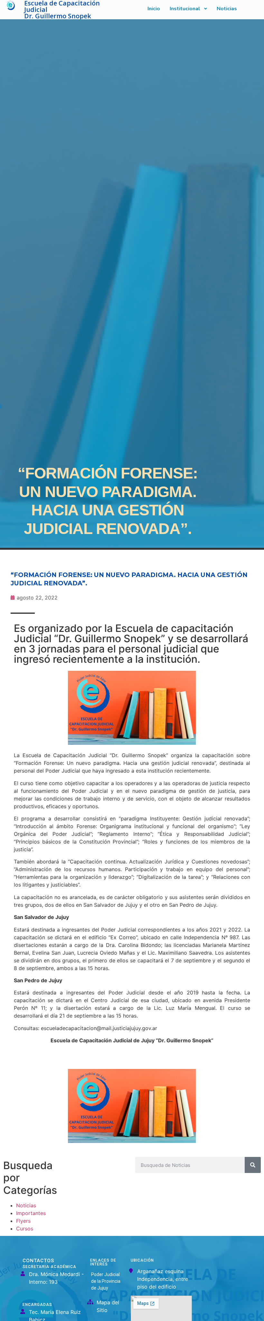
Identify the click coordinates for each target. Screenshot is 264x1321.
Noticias (26, 1205)
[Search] (253, 1165)
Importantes (31, 1213)
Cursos (24, 1228)
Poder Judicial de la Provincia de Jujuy (105, 1281)
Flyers (23, 1221)
